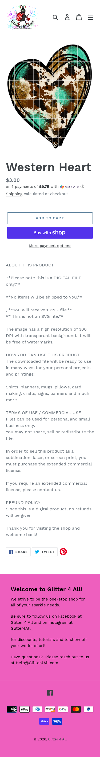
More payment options (50, 245)
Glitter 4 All (57, 739)
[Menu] (91, 17)
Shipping (14, 194)
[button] (50, 186)
